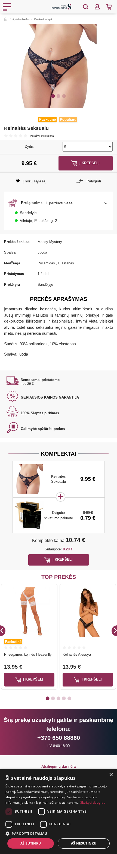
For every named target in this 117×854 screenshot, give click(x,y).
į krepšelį (32, 679)
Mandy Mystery (50, 242)
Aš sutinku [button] (30, 843)
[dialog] (58, 811)
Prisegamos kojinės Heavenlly (28, 654)
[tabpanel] (58, 66)
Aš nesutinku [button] (84, 843)
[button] (58, 203)
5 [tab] (69, 698)
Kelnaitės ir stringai (43, 19)
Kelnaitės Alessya (77, 654)
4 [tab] (64, 698)
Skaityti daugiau (93, 802)
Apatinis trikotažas (21, 19)
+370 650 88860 (58, 737)
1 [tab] (53, 95)
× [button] (111, 775)
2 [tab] (58, 95)
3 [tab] (64, 95)
